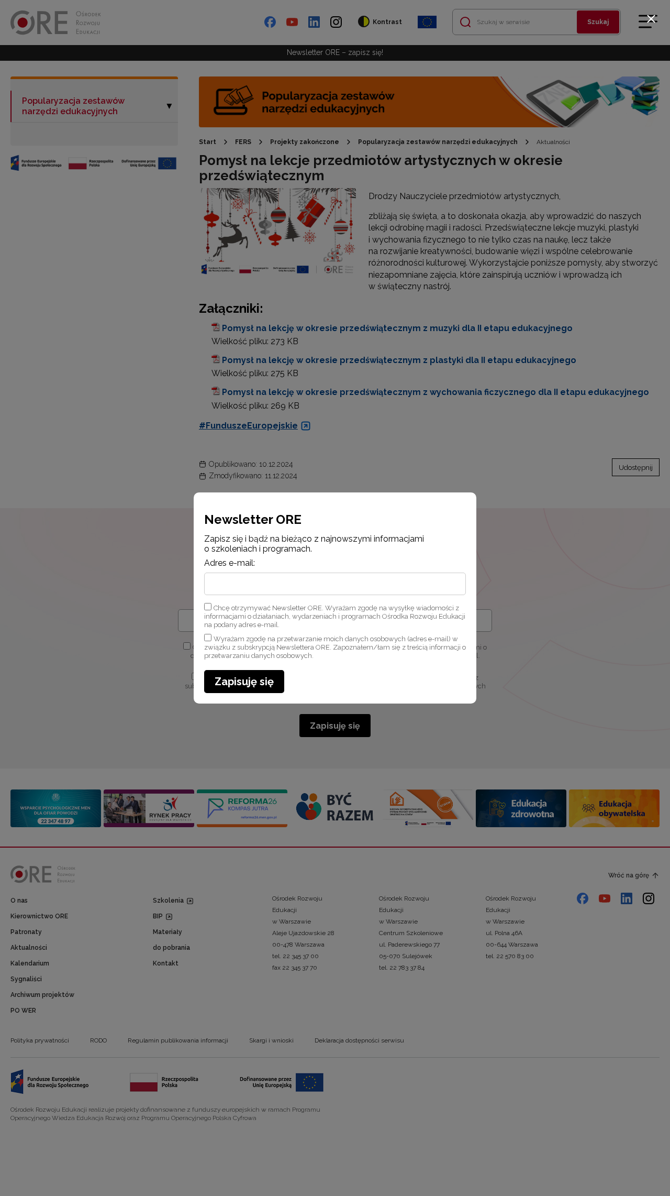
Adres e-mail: (229, 563)
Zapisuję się (244, 681)
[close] (651, 18)
